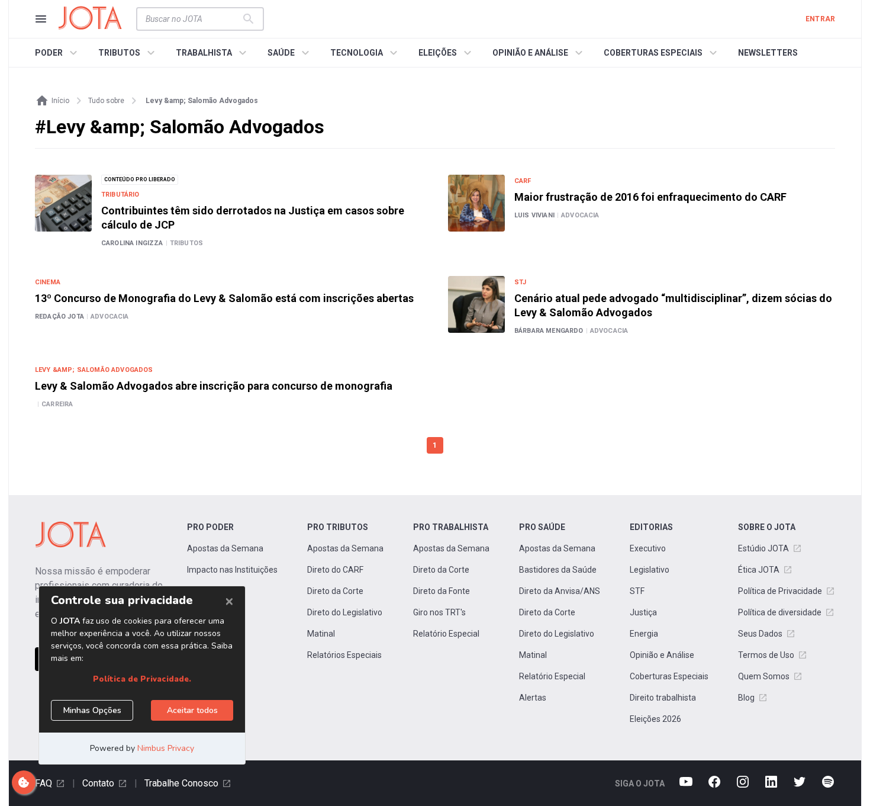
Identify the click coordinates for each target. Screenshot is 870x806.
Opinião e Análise (662, 655)
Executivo (648, 548)
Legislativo (649, 569)
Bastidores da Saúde (558, 569)
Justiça (643, 612)
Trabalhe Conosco (181, 783)
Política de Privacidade (780, 591)
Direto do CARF (335, 569)
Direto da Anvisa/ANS (559, 591)
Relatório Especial (446, 633)
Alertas (532, 697)
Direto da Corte (335, 591)
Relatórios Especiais (344, 655)
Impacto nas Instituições (232, 569)
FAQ (43, 783)
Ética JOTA (758, 569)
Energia (644, 633)
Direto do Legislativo (344, 612)
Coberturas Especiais (669, 676)
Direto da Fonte (441, 591)
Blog (746, 697)
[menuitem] (58, 52)
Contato (98, 783)
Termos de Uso (766, 655)
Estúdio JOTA (763, 548)
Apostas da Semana (225, 548)
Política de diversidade (779, 612)
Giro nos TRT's (439, 612)
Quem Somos (764, 676)
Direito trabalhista (663, 697)
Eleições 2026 (655, 719)
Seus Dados (760, 633)
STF (637, 591)
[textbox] (192, 18)
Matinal (321, 633)
